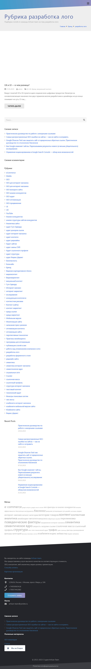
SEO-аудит (10, 196)
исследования (11, 294)
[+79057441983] (6, 590)
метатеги (33, 518)
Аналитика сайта (12, 223)
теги (33, 530)
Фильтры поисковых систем (17, 396)
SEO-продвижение (13, 203)
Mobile (9, 176)
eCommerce (11, 172)
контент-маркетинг (14, 308)
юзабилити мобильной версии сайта (20, 406)
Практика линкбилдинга (15, 338)
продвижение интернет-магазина (53, 523)
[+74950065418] (6, 586)
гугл (63, 511)
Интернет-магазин (13, 288)
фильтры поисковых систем (29, 534)
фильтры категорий (12, 533)
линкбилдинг (23, 518)
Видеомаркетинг (12, 277)
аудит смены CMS (13, 247)
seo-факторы (49, 507)
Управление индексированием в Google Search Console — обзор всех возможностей (39, 152)
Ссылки (9, 376)
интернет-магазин (13, 514)
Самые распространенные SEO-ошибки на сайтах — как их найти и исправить (37, 137)
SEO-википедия (10, 639)
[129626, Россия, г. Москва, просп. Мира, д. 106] (6, 582)
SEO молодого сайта (14, 189)
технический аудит (13, 393)
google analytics (26, 507)
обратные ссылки (54, 519)
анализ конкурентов (67, 507)
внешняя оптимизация (54, 511)
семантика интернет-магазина (18, 365)
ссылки (52, 526)
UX (30, 89)
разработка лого (12, 352)
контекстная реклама (14, 301)
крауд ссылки (11, 311)
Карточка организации (13, 571)
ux (56, 507)
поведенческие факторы (22, 522)
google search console (37, 507)
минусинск (42, 518)
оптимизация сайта (14, 332)
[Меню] (88, 3)
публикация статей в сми (16, 345)
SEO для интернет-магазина (17, 183)
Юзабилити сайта (13, 409)
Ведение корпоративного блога (18, 271)
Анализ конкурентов (14, 216)
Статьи (7, 643)
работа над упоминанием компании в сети (23, 349)
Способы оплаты (11, 567)
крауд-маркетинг (13, 315)
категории (33, 515)
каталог (25, 515)
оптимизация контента (15, 328)
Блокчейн (10, 264)
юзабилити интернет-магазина (18, 403)
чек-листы (10, 399)
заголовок (73, 511)
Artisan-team (36, 558)
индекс (79, 511)
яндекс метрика (73, 534)
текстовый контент (13, 389)
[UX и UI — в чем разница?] (45, 58)
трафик (53, 529)
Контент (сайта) (12, 305)
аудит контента (12, 237)
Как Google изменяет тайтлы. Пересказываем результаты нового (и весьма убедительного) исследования (30, 473)
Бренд (34, 89)
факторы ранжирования (75, 530)
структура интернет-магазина (18, 386)
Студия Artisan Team (51, 659)
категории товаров (49, 514)
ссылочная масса (13, 379)
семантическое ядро (14, 369)
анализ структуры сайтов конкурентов (21, 220)
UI (27, 89)
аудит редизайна (13, 240)
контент (64, 514)
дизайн (67, 511)
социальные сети (13, 372)
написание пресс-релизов (16, 325)
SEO (7, 179)
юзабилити (43, 533)
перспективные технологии (17, 335)
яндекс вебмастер (58, 533)
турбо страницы (61, 530)
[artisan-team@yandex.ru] (6, 604)
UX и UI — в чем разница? (17, 85)
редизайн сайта (12, 359)
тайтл (29, 530)
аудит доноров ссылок (15, 230)
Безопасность (11, 260)
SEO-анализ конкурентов (16, 193)
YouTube (9, 213)
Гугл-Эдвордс (11, 284)
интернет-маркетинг (14, 291)
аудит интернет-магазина (16, 233)
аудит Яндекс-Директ (14, 257)
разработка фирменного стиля (18, 355)
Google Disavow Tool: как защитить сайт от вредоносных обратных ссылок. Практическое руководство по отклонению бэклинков (30, 457)
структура (20, 529)
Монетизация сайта (14, 321)
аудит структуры (12, 254)
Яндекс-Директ (12, 413)
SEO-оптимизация (13, 199)
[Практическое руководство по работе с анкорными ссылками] (10, 430)
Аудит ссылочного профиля (17, 250)
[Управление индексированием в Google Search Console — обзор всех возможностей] (10, 489)
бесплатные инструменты (25, 511)
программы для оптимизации (18, 342)
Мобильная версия (13, 318)
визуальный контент (44, 89)
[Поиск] (84, 119)
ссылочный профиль (14, 382)
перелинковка (68, 518)
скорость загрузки (41, 526)
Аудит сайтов (11, 243)
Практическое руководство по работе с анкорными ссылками (30, 133)
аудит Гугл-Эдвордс (14, 227)
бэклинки (40, 510)
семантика (10, 362)
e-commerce (13, 507)
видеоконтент (11, 274)
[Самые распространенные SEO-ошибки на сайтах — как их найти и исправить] (10, 443)
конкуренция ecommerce (16, 298)
